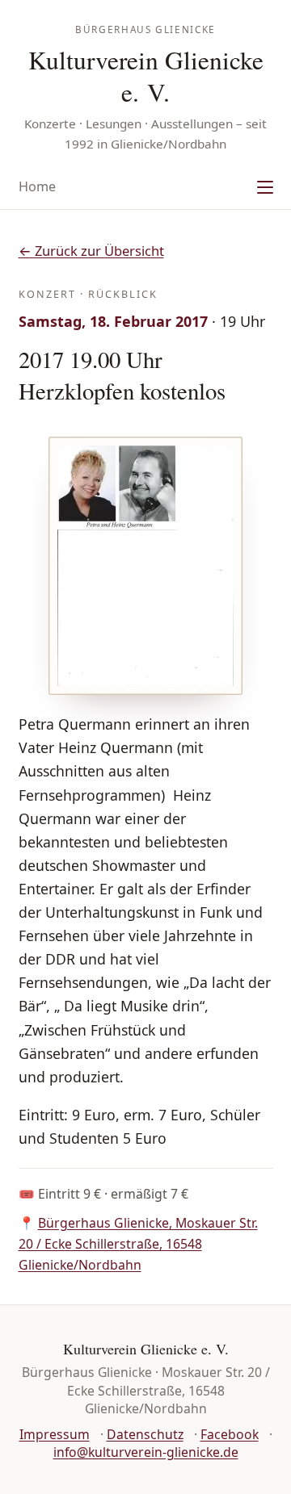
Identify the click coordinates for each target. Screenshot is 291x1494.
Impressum (54, 1434)
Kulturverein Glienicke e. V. (146, 75)
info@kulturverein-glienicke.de (145, 1452)
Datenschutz (145, 1434)
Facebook (229, 1434)
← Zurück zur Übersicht (91, 250)
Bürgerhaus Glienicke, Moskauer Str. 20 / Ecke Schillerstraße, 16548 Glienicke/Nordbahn (138, 1244)
